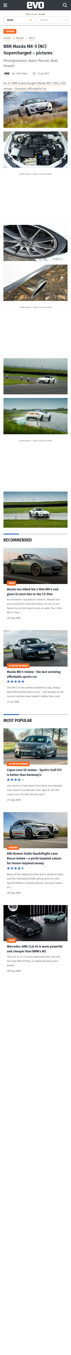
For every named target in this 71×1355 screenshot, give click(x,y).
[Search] (65, 5)
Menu (5, 5)
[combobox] (5, 20)
